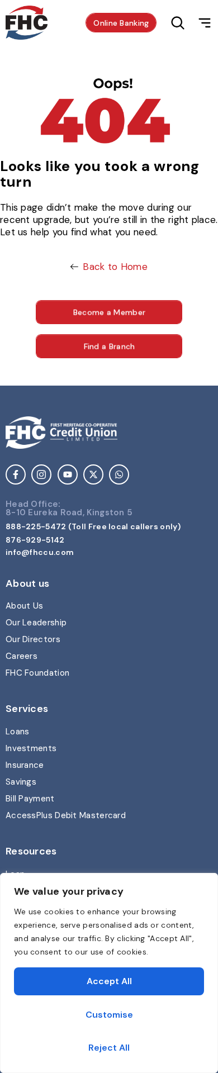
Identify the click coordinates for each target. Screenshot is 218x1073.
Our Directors (33, 639)
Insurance (25, 765)
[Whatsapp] (119, 474)
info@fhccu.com (40, 552)
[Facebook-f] (16, 474)
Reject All (109, 1047)
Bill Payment (30, 798)
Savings (21, 781)
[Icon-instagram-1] (41, 474)
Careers (21, 656)
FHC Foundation (37, 672)
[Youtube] (68, 474)
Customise (109, 1014)
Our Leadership (36, 622)
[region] (109, 973)
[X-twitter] (93, 474)
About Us (24, 605)
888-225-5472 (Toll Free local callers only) (93, 526)
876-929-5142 (35, 540)
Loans (18, 731)
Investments (31, 748)
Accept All (109, 981)
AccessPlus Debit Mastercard (66, 815)
